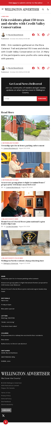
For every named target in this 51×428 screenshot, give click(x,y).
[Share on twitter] (38, 34)
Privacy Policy (6, 396)
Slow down (5, 340)
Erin (7, 16)
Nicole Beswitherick (15, 35)
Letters (4, 316)
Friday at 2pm (6, 305)
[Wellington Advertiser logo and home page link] (22, 9)
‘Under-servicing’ (7, 322)
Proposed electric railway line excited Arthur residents (22, 335)
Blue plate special (7, 309)
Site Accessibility (7, 404)
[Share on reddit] (43, 34)
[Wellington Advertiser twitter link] (3, 415)
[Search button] (43, 9)
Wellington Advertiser (10, 263)
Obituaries (5, 351)
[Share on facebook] (34, 34)
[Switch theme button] (48, 9)
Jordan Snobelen (12, 226)
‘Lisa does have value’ (9, 326)
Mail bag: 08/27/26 (8, 318)
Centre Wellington (8, 143)
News (4, 16)
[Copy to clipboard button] (48, 34)
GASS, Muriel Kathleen (9, 353)
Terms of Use (5, 393)
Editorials (5, 298)
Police (17, 258)
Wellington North (8, 219)
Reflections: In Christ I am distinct (14, 344)
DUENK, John (5, 361)
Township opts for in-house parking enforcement (19, 279)
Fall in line (4, 300)
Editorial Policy (6, 399)
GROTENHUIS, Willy (8, 357)
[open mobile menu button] (2, 9)
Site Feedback (6, 402)
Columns (4, 333)
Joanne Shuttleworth (10, 148)
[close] (48, 3)
